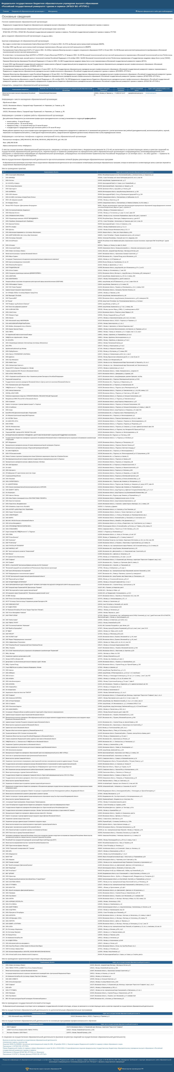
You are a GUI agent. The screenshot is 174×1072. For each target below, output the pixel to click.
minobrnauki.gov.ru (151, 93)
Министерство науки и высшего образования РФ (45, 1069)
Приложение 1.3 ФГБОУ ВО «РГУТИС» (16, 1046)
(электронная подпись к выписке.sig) (15, 1042)
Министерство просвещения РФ (132, 1069)
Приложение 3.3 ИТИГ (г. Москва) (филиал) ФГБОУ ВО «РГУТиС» (25, 1054)
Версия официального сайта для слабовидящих (154, 11)
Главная (6, 11)
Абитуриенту (52, 11)
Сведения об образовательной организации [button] (28, 11)
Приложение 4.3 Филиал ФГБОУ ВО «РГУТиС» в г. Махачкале (23, 1052)
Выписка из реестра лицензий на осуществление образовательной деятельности (30, 1040)
